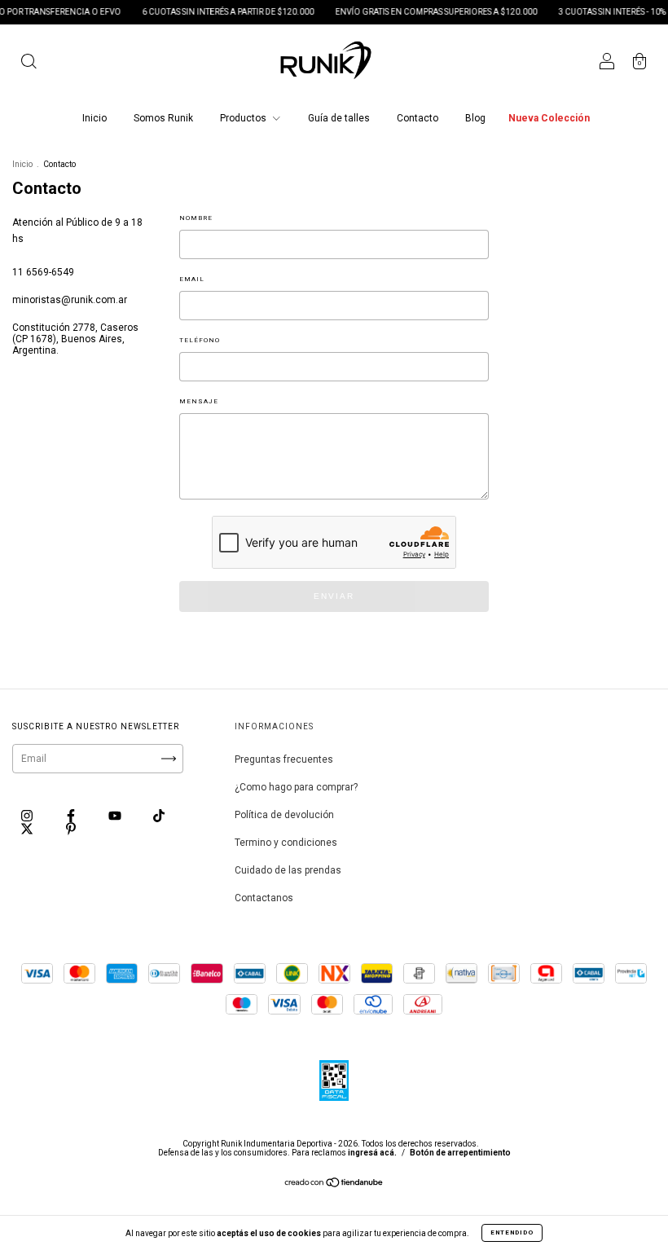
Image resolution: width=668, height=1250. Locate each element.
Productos (244, 118)
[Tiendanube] (334, 1185)
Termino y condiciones (286, 842)
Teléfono (199, 340)
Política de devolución (284, 815)
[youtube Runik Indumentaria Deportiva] (116, 815)
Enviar (334, 596)
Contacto (417, 118)
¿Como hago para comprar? (296, 787)
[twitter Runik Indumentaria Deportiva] (28, 828)
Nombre (196, 218)
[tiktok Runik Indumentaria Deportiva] (159, 815)
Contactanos (264, 898)
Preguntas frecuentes (284, 759)
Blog (475, 118)
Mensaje (198, 401)
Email (191, 279)
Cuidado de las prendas (288, 870)
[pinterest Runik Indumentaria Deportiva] (71, 828)
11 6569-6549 (43, 272)
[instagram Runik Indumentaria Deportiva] (28, 815)
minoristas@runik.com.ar (69, 300)
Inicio (94, 118)
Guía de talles (339, 118)
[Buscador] (28, 63)
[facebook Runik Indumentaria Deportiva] (72, 815)
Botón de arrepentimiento (460, 1152)
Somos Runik (163, 118)
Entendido (512, 1232)
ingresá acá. (372, 1152)
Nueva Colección (549, 118)
